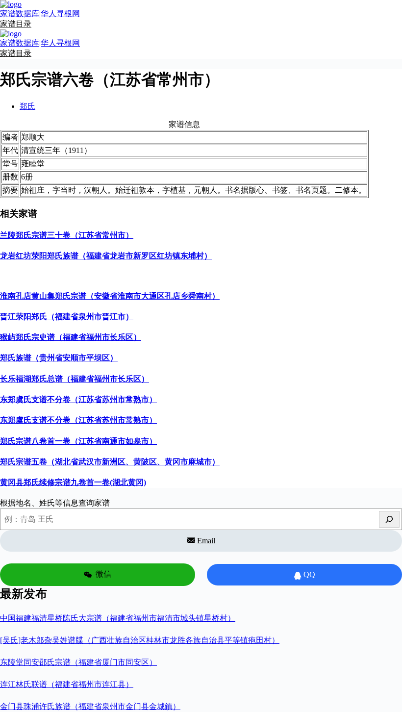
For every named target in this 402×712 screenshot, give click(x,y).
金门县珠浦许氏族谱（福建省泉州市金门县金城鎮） (90, 706)
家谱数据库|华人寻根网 (40, 13)
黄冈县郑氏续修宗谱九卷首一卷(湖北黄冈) (73, 482)
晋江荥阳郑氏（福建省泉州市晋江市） (66, 316)
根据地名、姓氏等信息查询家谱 (55, 503)
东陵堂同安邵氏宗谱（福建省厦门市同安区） (78, 662)
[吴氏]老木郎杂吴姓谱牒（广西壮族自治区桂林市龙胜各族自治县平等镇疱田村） (139, 640)
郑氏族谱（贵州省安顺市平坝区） (59, 358)
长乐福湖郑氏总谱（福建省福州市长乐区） (74, 379)
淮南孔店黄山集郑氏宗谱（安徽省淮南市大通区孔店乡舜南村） (110, 296)
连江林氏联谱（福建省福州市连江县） (66, 684)
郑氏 (27, 106)
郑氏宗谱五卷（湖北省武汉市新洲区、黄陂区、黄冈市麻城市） (110, 462)
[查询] (389, 519)
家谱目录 (15, 24)
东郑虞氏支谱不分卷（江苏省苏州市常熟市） (78, 399)
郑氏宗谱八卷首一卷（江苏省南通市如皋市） (78, 441)
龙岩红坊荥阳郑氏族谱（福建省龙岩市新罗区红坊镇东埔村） (106, 256)
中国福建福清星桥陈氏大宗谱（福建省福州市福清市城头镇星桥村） (117, 618)
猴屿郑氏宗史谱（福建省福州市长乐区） (70, 337)
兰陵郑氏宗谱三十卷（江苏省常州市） (66, 235)
